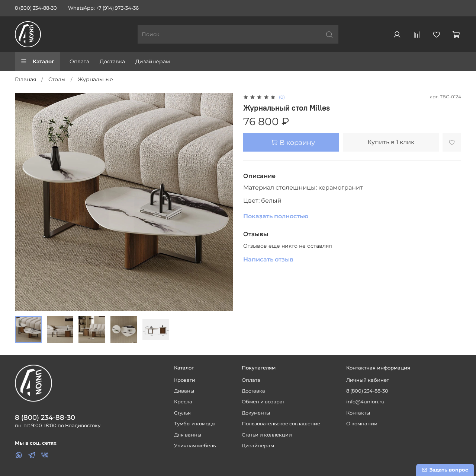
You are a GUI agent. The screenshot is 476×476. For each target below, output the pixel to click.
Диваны (184, 391)
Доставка (112, 61)
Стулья (182, 413)
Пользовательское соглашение (281, 423)
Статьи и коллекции (267, 435)
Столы (56, 79)
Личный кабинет (367, 380)
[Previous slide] (25, 202)
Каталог (43, 61)
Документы (256, 413)
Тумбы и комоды (194, 423)
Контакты (358, 413)
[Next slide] (222, 202)
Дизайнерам (152, 61)
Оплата (79, 61)
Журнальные (95, 79)
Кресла (183, 401)
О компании (361, 423)
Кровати (184, 380)
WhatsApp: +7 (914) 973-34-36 (103, 8)
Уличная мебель (195, 445)
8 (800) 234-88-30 (36, 8)
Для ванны (187, 435)
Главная (25, 79)
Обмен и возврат (263, 401)
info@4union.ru (365, 401)
